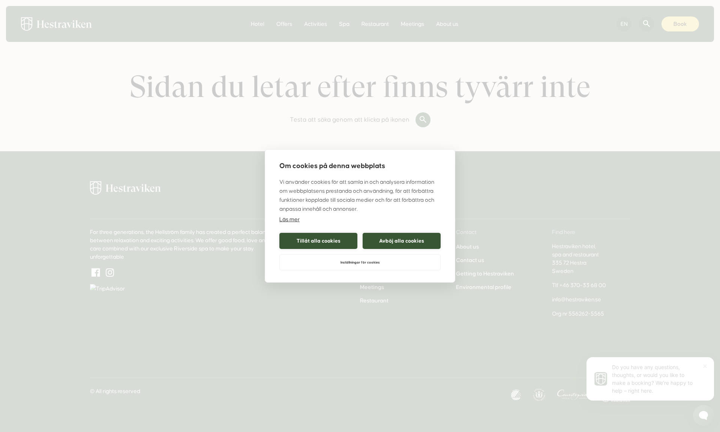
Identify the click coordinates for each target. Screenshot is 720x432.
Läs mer (289, 219)
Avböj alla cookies (401, 241)
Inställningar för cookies (360, 262)
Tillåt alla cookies (318, 241)
